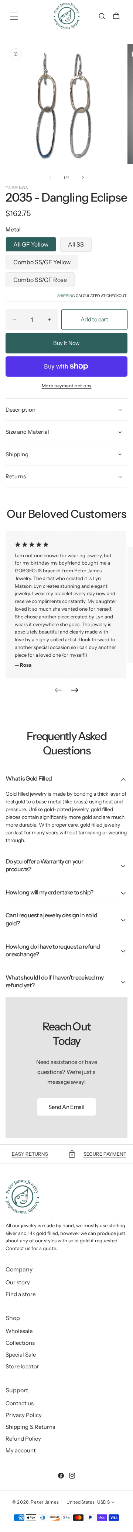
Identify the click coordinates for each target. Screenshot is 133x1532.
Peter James (45, 1502)
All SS (76, 244)
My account (21, 1450)
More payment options (67, 385)
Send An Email (66, 1106)
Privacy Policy (24, 1414)
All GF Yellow (30, 244)
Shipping (66, 295)
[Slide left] (50, 178)
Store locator (22, 1366)
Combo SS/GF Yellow (42, 262)
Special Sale (21, 1354)
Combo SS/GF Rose (40, 279)
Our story (18, 1282)
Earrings (17, 188)
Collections (20, 1342)
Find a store (20, 1294)
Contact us (20, 1403)
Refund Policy (23, 1438)
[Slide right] (83, 178)
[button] (14, 16)
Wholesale (19, 1330)
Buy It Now (66, 342)
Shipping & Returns (30, 1426)
